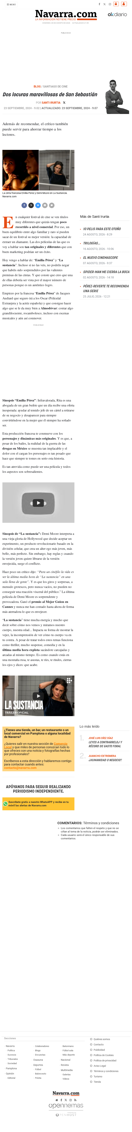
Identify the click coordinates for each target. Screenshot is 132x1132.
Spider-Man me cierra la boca (106, 272)
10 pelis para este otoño (101, 229)
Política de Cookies (104, 1055)
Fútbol (38, 1069)
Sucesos (12, 1054)
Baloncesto (40, 1073)
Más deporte (69, 1054)
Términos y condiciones (101, 823)
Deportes (38, 1065)
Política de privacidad (105, 1060)
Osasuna (38, 1059)
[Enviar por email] (45, 205)
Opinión (10, 1073)
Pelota (38, 1078)
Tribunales (13, 1059)
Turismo (98, 1076)
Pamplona (11, 1068)
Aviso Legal (100, 1065)
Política (11, 1050)
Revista (65, 1065)
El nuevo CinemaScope (100, 257)
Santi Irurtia (51, 102)
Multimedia (67, 1070)
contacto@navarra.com (20, 768)
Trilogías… (91, 243)
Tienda (97, 1081)
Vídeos (66, 1079)
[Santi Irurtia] (115, 96)
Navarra (10, 1046)
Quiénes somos (102, 1039)
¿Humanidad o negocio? (105, 760)
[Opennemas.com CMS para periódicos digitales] (66, 1109)
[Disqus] (92, 890)
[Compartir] (24, 205)
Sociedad (12, 1063)
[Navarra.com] (66, 14)
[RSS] (75, 1100)
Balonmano (68, 1046)
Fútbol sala (68, 1050)
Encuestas (40, 1054)
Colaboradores (42, 1046)
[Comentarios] (51, 205)
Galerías (67, 1074)
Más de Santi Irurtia (94, 216)
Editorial (11, 1078)
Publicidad (99, 1049)
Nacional (65, 1059)
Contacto (99, 1044)
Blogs (38, 1050)
